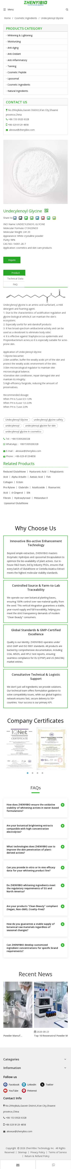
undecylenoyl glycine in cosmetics (23, 431)
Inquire (12, 260)
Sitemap (22, 1152)
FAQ (15, 284)
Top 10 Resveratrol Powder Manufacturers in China (50, 1035)
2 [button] (33, 773)
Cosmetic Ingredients (19, 84)
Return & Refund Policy (37, 1156)
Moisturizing (14, 41)
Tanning (12, 66)
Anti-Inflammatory (17, 60)
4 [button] (43, 773)
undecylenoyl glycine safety (48, 419)
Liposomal (13, 78)
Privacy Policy (37, 1152)
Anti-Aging (13, 47)
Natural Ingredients (18, 90)
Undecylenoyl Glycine (16, 419)
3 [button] (38, 773)
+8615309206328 (29, 444)
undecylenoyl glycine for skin (40, 425)
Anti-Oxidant (14, 53)
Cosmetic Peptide (17, 72)
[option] (19, 748)
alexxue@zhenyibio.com (22, 129)
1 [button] (28, 773)
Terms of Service (58, 1152)
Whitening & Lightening (20, 35)
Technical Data (15, 278)
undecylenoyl (12, 425)
